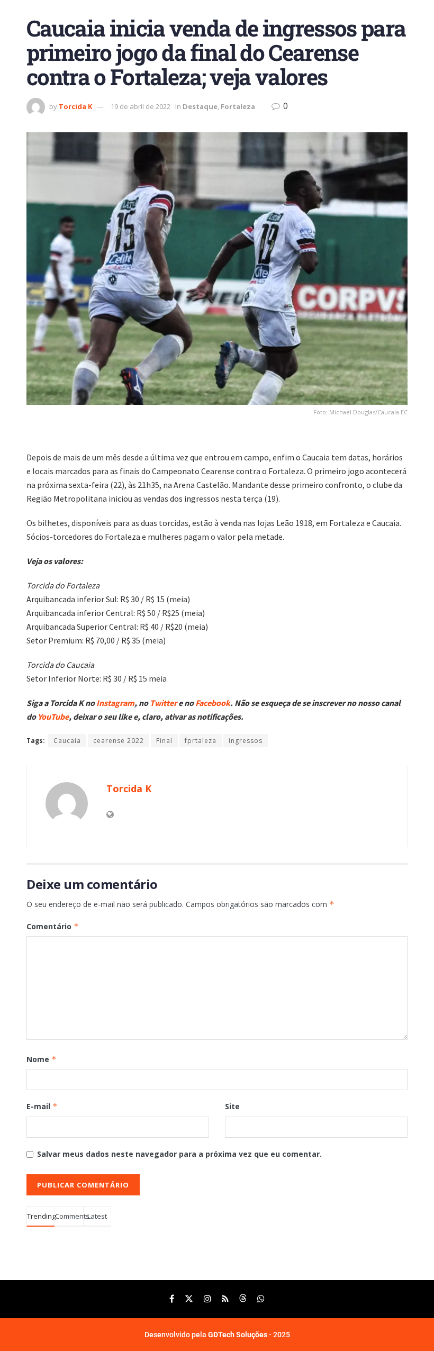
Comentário (52, 926)
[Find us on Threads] (243, 1299)
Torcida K (75, 106)
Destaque (200, 106)
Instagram (115, 702)
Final (164, 740)
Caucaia (67, 740)
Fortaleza (238, 106)
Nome (41, 1059)
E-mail (42, 1106)
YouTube (53, 716)
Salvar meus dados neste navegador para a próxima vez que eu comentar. (179, 1154)
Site (232, 1106)
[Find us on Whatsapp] (261, 1299)
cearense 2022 (118, 740)
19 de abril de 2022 (140, 106)
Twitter (164, 702)
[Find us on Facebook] (171, 1299)
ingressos (246, 740)
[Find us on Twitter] (189, 1299)
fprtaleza (200, 740)
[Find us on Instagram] (207, 1299)
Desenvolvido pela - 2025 (217, 1334)
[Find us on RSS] (225, 1299)
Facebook (212, 702)
